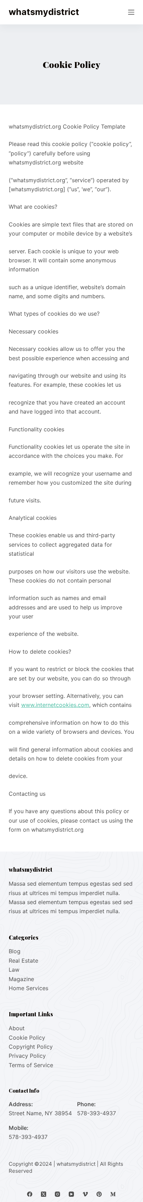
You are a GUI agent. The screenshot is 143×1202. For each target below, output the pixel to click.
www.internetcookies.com (55, 704)
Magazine (21, 979)
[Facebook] (29, 1194)
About (17, 1028)
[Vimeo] (85, 1194)
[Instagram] (57, 1194)
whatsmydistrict (44, 12)
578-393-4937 (96, 1113)
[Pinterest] (99, 1194)
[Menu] (131, 12)
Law (14, 969)
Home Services (28, 988)
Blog (14, 951)
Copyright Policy (31, 1046)
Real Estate (23, 960)
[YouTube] (71, 1194)
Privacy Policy (27, 1055)
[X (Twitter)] (43, 1194)
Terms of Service (31, 1065)
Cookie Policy (27, 1037)
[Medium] (113, 1194)
